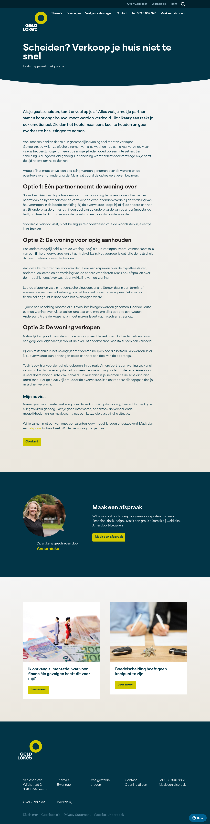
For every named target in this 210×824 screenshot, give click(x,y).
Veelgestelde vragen (98, 13)
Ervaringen (74, 13)
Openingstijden (136, 785)
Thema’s (56, 13)
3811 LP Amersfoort (37, 789)
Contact (122, 13)
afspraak (35, 428)
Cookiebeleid (51, 815)
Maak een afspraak (172, 13)
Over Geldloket (137, 4)
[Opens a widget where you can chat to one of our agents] (198, 818)
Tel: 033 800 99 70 (173, 780)
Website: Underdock (109, 815)
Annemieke (48, 549)
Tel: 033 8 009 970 (144, 13)
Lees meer (38, 689)
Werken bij (159, 4)
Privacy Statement (77, 815)
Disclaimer (30, 815)
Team (173, 4)
